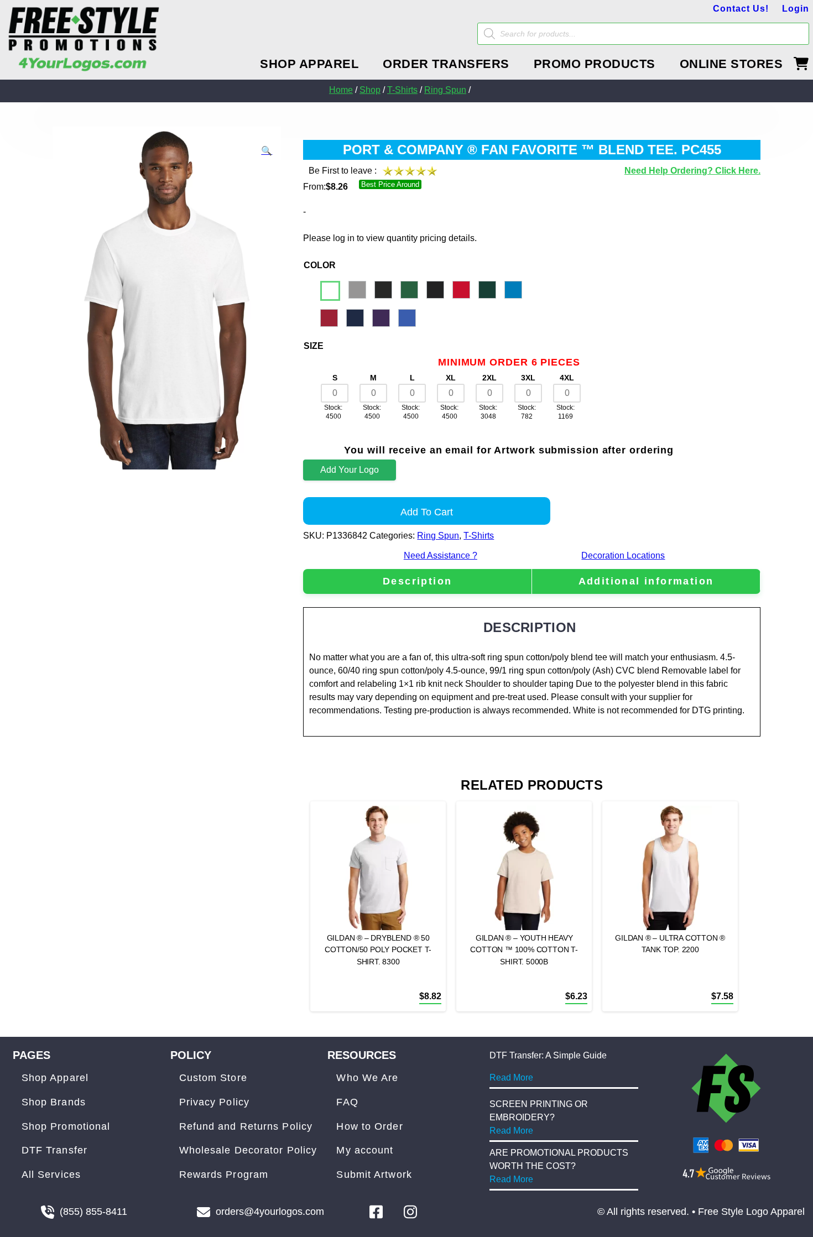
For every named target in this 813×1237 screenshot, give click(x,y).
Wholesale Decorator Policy (248, 1150)
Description (417, 581)
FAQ (347, 1102)
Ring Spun (445, 90)
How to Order (369, 1126)
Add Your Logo (349, 469)
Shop (370, 90)
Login (795, 8)
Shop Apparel (55, 1077)
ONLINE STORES (731, 64)
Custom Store (213, 1077)
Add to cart (426, 512)
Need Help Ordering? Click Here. (692, 170)
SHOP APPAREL (309, 64)
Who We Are (367, 1077)
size (314, 346)
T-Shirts (402, 90)
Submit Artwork (373, 1174)
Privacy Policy (214, 1102)
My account (364, 1150)
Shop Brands (54, 1102)
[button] (266, 151)
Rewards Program (224, 1174)
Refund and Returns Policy (246, 1126)
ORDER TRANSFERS (446, 64)
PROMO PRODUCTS (594, 64)
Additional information (646, 581)
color (320, 265)
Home (341, 90)
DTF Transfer (54, 1150)
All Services (51, 1174)
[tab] (417, 581)
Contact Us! (741, 8)
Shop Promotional (66, 1126)
